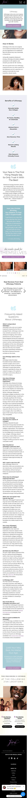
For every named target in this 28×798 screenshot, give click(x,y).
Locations (13, 764)
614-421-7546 (7, 723)
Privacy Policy (13, 782)
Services (13, 770)
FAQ (13, 775)
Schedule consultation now (13, 257)
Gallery (13, 773)
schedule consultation (13, 25)
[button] (2, 291)
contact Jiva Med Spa (17, 635)
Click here (11, 574)
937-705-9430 (19, 723)
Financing (13, 777)
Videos (13, 779)
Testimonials (13, 784)
